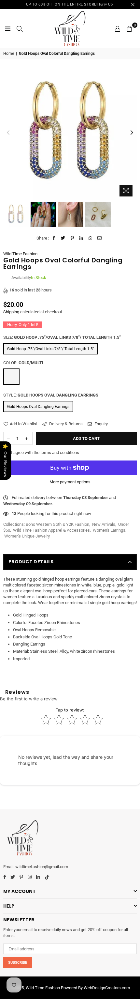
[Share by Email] (99, 238)
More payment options (70, 481)
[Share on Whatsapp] (90, 238)
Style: (50, 395)
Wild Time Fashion (20, 253)
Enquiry (100, 423)
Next (132, 133)
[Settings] (117, 28)
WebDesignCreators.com (107, 987)
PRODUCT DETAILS (30, 561)
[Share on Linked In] (81, 238)
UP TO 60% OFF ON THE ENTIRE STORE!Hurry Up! (70, 4)
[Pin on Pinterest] (72, 238)
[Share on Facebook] (54, 238)
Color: (23, 362)
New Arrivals (103, 524)
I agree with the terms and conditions (44, 452)
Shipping (11, 311)
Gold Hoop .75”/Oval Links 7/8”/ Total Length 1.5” (50, 349)
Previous (8, 133)
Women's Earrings (109, 530)
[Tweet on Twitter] (63, 238)
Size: (62, 337)
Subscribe (17, 962)
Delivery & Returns (65, 423)
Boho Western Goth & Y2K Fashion (57, 524)
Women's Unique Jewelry (26, 536)
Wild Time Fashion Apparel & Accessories (51, 530)
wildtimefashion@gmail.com (41, 866)
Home (8, 53)
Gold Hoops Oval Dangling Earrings (38, 406)
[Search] (19, 28)
